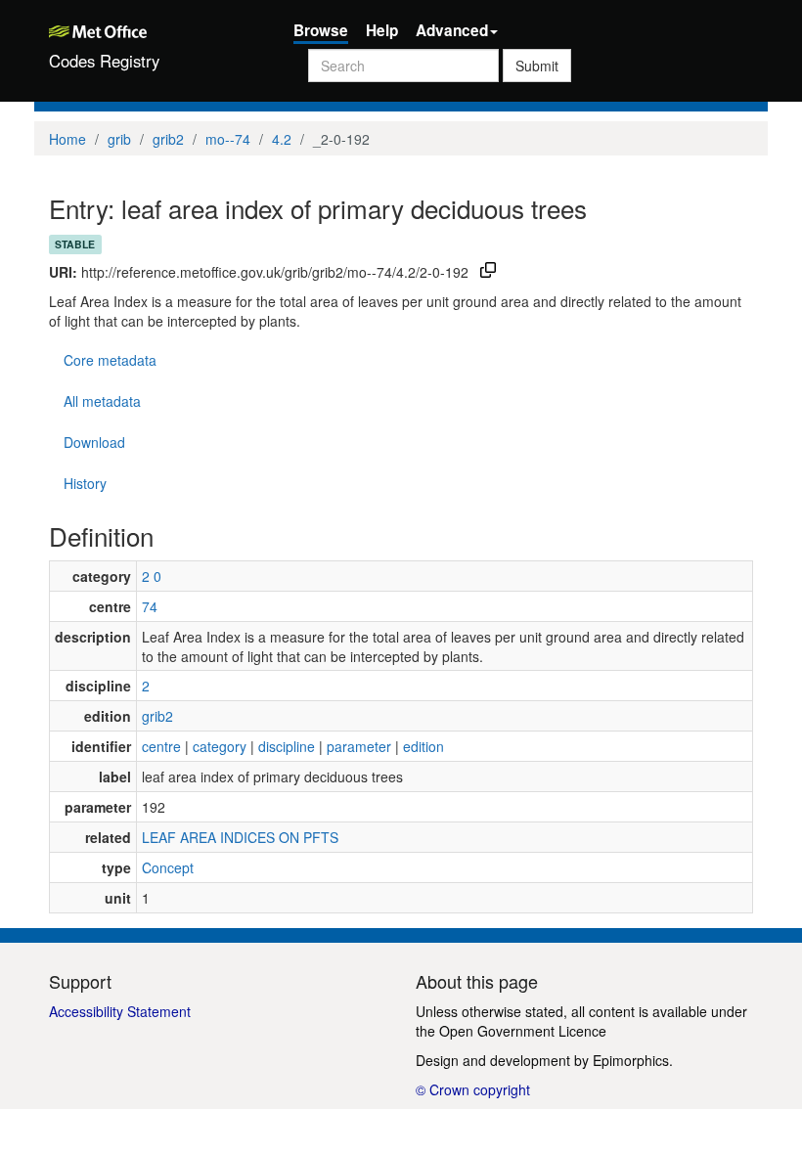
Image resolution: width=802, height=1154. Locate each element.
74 (149, 606)
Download (94, 442)
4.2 (281, 139)
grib (119, 139)
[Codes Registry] (156, 29)
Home (67, 139)
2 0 (151, 576)
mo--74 (227, 139)
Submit (536, 65)
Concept (168, 867)
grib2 (168, 139)
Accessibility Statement (120, 1011)
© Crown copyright (473, 1089)
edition (423, 746)
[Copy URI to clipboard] (488, 272)
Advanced (452, 30)
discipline (286, 746)
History (85, 483)
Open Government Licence (522, 1031)
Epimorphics (631, 1060)
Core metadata (110, 360)
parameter (359, 746)
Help (382, 30)
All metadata (102, 401)
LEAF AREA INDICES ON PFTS (240, 837)
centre (161, 746)
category (219, 746)
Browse (320, 30)
